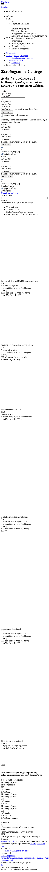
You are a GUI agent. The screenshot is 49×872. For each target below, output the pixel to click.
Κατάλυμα (15, 63)
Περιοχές (37, 858)
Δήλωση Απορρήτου (21, 844)
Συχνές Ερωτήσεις (32, 841)
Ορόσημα (45, 858)
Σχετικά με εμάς (8, 841)
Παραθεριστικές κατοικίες (22, 58)
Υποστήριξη (20, 841)
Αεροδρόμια (17, 858)
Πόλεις (9, 858)
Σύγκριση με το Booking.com (16, 115)
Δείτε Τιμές (6, 144)
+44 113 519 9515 (8, 851)
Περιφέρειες (28, 858)
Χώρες (4, 855)
